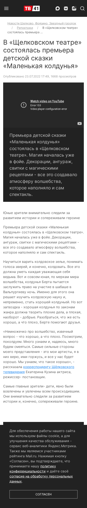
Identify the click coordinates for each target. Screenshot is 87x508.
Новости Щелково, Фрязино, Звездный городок (41, 23)
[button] (6, 8)
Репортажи (25, 27)
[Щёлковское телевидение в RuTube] (74, 8)
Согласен (43, 494)
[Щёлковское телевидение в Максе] (57, 8)
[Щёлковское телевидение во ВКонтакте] (65, 8)
